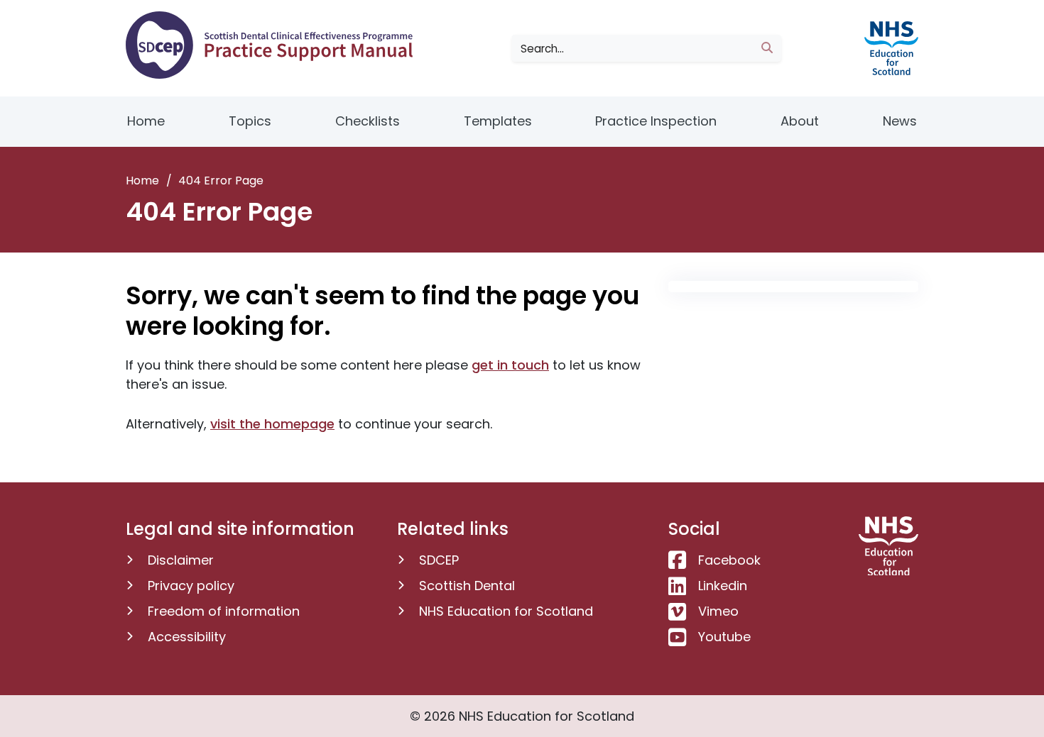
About (800, 121)
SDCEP (439, 560)
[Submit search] (767, 48)
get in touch (510, 365)
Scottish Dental (467, 585)
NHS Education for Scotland (506, 611)
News (900, 121)
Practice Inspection (656, 121)
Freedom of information (224, 611)
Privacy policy (191, 585)
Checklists (367, 121)
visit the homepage (272, 424)
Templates (498, 121)
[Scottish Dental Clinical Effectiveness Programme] (274, 45)
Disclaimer (181, 560)
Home (146, 121)
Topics (250, 121)
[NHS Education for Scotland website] (888, 47)
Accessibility (187, 636)
